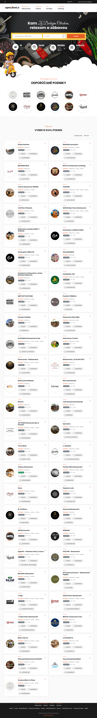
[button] (5, 1)
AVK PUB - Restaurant (71, 551)
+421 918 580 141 (70, 672)
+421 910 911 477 (70, 651)
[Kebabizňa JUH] (55, 280)
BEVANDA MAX (23, 166)
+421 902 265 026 (70, 287)
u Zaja (20, 596)
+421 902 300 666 (25, 415)
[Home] (12, 7)
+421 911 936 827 (25, 651)
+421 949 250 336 (25, 501)
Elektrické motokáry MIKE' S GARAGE (28, 230)
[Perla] (27, 107)
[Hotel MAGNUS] (55, 258)
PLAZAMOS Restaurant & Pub (29, 338)
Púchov (59, 708)
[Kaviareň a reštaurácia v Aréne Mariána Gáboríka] (10, 280)
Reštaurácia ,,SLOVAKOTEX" (74, 359)
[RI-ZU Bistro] (13, 107)
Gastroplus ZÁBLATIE (26, 252)
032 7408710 (69, 587)
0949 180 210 (69, 522)
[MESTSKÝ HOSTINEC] (27, 95)
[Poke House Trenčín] (55, 344)
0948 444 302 (24, 522)
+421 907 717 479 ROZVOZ (27, 351)
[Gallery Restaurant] (10, 473)
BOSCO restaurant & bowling (74, 166)
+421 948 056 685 (25, 480)
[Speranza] (55, 430)
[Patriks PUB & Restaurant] (55, 473)
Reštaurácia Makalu (26, 381)
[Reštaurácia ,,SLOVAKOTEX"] (55, 365)
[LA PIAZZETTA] (55, 644)
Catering (61, 8)
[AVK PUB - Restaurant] (55, 557)
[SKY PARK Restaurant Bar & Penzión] (10, 430)
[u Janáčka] (55, 95)
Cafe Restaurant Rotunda (73, 402)
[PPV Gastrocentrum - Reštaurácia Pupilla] (55, 579)
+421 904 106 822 (70, 372)
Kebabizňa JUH (69, 274)
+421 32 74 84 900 (70, 265)
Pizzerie (38, 8)
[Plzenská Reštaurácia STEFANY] (69, 107)
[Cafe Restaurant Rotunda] (55, 407)
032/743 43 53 (24, 200)
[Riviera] (10, 407)
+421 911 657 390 (25, 672)
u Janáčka (67, 446)
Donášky (49, 8)
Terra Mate (22, 446)
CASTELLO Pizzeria (25, 208)
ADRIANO (66, 530)
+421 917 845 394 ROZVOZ (72, 459)
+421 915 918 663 (25, 157)
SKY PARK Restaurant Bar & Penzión (28, 424)
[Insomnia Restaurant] (41, 107)
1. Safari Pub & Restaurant (28, 617)
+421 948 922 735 (70, 501)
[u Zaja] (10, 601)
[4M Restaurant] (69, 95)
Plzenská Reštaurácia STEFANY (30, 659)
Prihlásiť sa (69, 1)
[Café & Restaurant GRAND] (10, 193)
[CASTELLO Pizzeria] (10, 214)
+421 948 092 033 (70, 179)
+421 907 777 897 (25, 459)
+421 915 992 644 (70, 243)
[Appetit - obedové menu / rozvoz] (83, 107)
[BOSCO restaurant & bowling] (55, 171)
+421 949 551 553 (70, 543)
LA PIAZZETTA (68, 638)
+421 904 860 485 (25, 438)
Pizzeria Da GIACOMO (71, 317)
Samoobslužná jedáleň (72, 659)
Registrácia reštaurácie (48, 715)
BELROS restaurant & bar (72, 617)
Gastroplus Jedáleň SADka (73, 230)
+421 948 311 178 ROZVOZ (27, 609)
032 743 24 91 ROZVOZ (71, 437)
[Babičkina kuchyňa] (55, 107)
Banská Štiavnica (51, 708)
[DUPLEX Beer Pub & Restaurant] (55, 214)
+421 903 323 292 (25, 309)
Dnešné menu (33, 153)
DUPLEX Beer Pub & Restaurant (74, 208)
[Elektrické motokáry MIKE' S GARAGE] (10, 236)
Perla (20, 488)
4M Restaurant (23, 530)
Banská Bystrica (23, 708)
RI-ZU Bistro (22, 509)
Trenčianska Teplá (78, 708)
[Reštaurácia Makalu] (10, 386)
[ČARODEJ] (55, 193)
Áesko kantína (23, 144)
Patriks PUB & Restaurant (72, 467)
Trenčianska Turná (67, 708)
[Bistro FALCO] (10, 644)
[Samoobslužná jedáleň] (55, 665)
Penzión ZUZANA (24, 317)
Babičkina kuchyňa (70, 144)
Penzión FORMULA (70, 296)
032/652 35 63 (69, 480)
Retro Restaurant (69, 381)
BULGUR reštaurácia (26, 574)
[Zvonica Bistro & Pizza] (13, 95)
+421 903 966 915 (25, 244)
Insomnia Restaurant (71, 509)
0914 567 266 (69, 630)
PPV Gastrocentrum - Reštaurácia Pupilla (76, 574)
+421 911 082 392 (25, 543)
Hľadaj (76, 36)
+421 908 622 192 (70, 394)
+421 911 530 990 (70, 351)
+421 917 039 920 (25, 372)
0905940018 (69, 415)
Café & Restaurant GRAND (28, 187)
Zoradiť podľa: (78, 135)
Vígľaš (86, 708)
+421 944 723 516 (25, 586)
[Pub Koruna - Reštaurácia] (10, 365)
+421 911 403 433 (70, 200)
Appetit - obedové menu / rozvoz (31, 551)
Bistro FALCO (23, 638)
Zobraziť (23, 153)
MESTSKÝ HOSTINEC (25, 296)
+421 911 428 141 (70, 564)
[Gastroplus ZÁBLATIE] (10, 258)
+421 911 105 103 (70, 221)
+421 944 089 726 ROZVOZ (72, 609)
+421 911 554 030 (25, 693)
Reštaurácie (26, 8)
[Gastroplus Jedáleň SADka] (55, 236)
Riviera (20, 402)
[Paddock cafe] (55, 494)
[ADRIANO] (55, 536)
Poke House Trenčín (70, 338)
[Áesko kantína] (10, 150)
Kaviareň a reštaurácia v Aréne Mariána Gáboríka (30, 274)
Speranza (66, 424)
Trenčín (11, 708)
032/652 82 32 (24, 330)
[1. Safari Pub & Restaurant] (83, 95)
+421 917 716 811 (25, 179)
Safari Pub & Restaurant (72, 596)
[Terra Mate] (10, 452)
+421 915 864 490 (25, 288)
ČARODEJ (66, 187)
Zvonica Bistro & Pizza (26, 680)
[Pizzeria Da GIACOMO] (55, 323)
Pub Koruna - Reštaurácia (28, 359)
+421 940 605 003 (70, 157)
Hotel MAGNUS (68, 252)
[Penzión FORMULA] (55, 302)
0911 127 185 (69, 309)
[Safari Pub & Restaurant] (55, 601)
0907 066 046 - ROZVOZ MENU (28, 564)
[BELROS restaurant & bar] (55, 622)
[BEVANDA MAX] (10, 171)
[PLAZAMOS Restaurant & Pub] (41, 95)
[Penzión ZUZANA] (10, 323)
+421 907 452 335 (70, 330)
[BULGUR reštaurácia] (10, 579)
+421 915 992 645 (25, 265)
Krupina (43, 708)
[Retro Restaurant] (55, 386)
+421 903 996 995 (25, 394)
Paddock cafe (68, 488)
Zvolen (16, 708)
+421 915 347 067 (25, 221)
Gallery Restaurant (25, 467)
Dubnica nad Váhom (34, 708)
